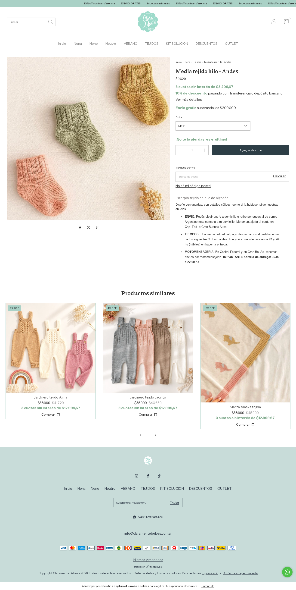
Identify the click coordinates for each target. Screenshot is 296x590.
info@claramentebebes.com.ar (148, 533)
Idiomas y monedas (148, 560)
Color (179, 117)
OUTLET (231, 43)
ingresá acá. (210, 573)
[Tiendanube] (148, 567)
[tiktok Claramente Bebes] (159, 476)
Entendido (207, 586)
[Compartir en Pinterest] (97, 227)
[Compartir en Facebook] (80, 227)
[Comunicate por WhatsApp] (287, 572)
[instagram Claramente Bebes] (137, 476)
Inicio (62, 43)
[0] (284, 23)
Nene (93, 43)
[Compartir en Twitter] (89, 227)
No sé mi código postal (193, 186)
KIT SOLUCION (177, 43)
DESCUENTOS (206, 43)
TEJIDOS (151, 43)
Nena (78, 43)
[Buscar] (51, 21)
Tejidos (197, 61)
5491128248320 (150, 517)
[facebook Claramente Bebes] (148, 476)
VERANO (130, 43)
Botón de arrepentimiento (240, 573)
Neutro (110, 43)
